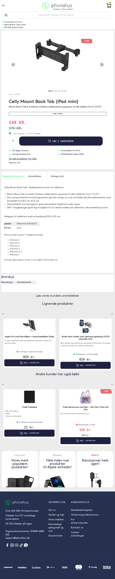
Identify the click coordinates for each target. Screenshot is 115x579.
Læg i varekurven (62, 141)
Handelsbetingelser (82, 510)
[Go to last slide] (13, 64)
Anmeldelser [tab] (34, 176)
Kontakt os (77, 528)
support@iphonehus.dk (17, 538)
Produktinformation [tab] (12, 176)
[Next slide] (102, 64)
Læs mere (57, 114)
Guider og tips (56, 515)
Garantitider (55, 536)
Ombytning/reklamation (85, 515)
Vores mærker (56, 520)
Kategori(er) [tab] (57, 176)
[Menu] (5, 5)
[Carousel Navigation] (1, 312)
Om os (52, 510)
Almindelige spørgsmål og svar (56, 527)
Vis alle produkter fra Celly (23, 159)
